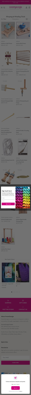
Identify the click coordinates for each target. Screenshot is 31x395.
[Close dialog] (29, 188)
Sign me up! (8, 204)
